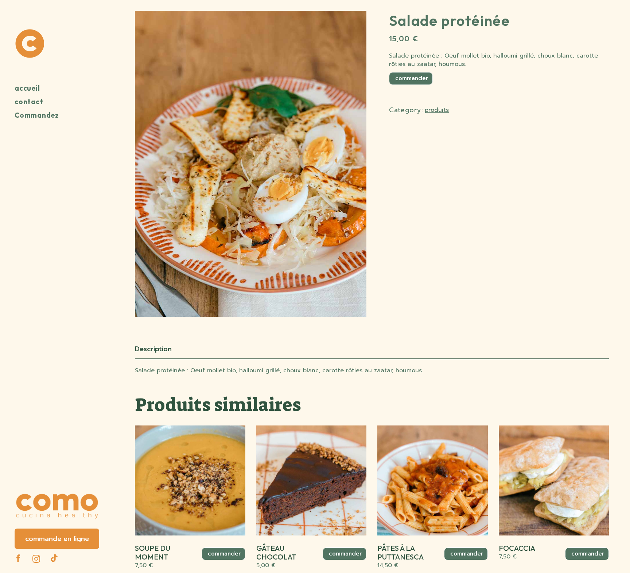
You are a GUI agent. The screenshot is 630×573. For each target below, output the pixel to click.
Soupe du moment (152, 552)
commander (410, 78)
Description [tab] (153, 349)
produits (437, 110)
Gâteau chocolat (276, 552)
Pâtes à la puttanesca (400, 552)
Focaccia (517, 548)
